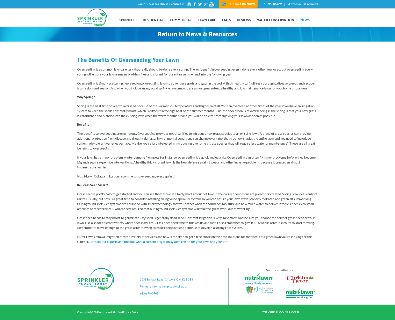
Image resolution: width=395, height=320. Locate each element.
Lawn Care (207, 20)
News (305, 20)
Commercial (181, 20)
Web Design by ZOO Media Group (280, 311)
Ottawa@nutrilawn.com (304, 4)
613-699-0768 (275, 4)
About (142, 4)
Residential (153, 20)
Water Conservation (275, 20)
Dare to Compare (158, 4)
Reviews (244, 20)
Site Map (117, 312)
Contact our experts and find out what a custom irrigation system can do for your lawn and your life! (158, 241)
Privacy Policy (130, 312)
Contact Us (177, 4)
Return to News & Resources (197, 34)
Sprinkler (128, 20)
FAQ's (226, 20)
